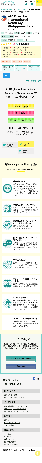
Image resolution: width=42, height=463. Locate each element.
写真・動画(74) (18, 68)
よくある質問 (9, 425)
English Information (11, 444)
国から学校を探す (10, 395)
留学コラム (8, 420)
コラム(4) (37, 68)
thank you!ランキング (12, 423)
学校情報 (5, 68)
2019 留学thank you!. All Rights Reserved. (21, 450)
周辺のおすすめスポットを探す (15, 397)
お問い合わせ (9, 439)
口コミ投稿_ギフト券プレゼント (16, 411)
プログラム (31, 68)
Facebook (21, 366)
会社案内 (7, 434)
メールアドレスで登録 (22, 358)
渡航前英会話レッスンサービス (15, 406)
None (7, 75)
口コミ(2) (11, 68)
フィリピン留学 (21, 9)
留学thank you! (6, 9)
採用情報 (7, 437)
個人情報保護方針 (10, 442)
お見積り (22, 113)
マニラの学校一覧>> (33, 81)
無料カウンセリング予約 (22, 120)
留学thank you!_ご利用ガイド (15, 409)
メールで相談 (22, 107)
